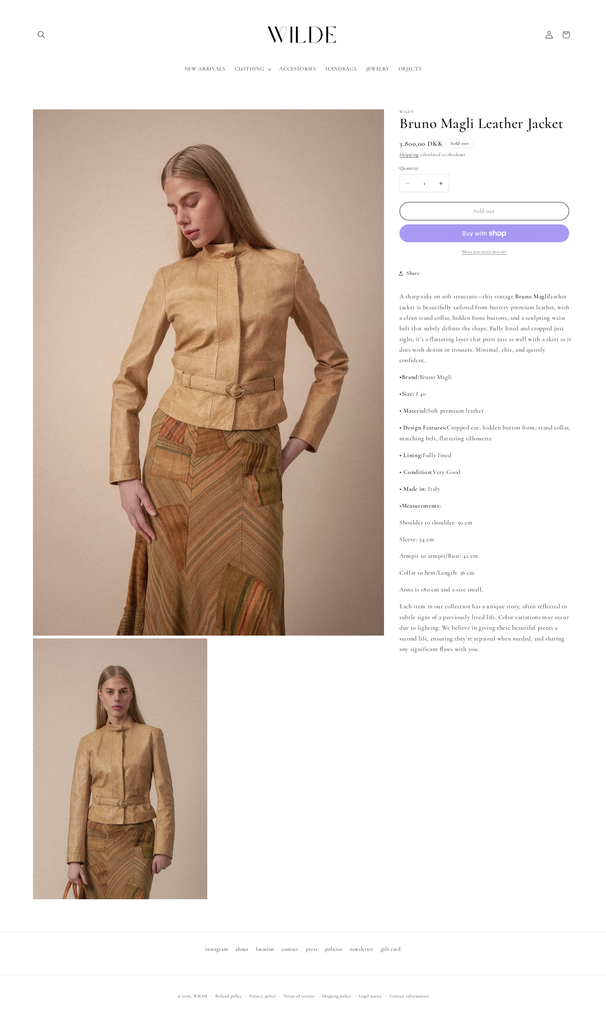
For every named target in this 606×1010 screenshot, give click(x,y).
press (311, 949)
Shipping (409, 155)
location (265, 949)
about (241, 949)
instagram (216, 949)
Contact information (409, 996)
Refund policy (228, 996)
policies (333, 949)
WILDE (201, 996)
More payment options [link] (484, 252)
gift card (391, 949)
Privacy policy (262, 996)
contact (290, 949)
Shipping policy (336, 996)
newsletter (361, 949)
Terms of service (299, 996)
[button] (41, 34)
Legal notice (370, 996)
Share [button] (412, 273)
